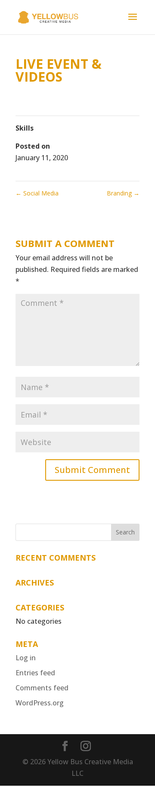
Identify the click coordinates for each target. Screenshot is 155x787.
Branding (123, 193)
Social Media (37, 193)
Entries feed (35, 672)
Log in (26, 657)
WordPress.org (40, 703)
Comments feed (42, 687)
